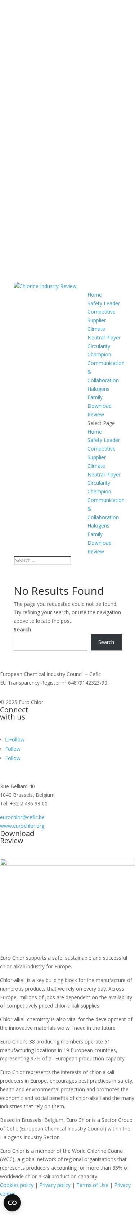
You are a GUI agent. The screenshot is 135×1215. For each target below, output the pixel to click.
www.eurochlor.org (22, 825)
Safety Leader (103, 303)
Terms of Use (92, 1185)
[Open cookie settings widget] (12, 1202)
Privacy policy (55, 1185)
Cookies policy (16, 1185)
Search (22, 629)
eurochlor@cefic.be (22, 817)
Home (94, 294)
